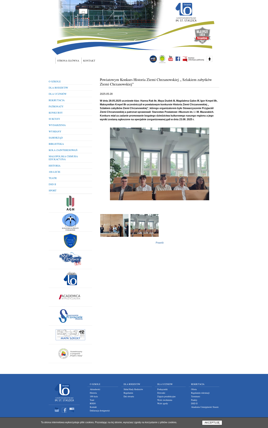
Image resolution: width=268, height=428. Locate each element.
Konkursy (56, 112)
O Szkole (55, 81)
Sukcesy (54, 118)
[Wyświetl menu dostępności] (209, 59)
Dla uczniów (58, 93)
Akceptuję (212, 422)
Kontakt (89, 60)
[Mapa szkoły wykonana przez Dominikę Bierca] (70, 334)
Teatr (53, 178)
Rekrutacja (57, 100)
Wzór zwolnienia (164, 399)
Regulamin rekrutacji (200, 392)
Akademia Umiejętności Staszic (205, 406)
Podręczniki (162, 389)
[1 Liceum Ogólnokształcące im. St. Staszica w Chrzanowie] (185, 12)
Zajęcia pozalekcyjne (166, 396)
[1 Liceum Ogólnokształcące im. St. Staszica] (64, 402)
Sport (52, 190)
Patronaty (56, 106)
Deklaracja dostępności (100, 410)
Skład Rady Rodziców (133, 389)
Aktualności (95, 389)
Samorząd (56, 137)
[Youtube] (56, 413)
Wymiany (55, 131)
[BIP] (71, 413)
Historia (54, 165)
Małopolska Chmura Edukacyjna (63, 158)
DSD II (52, 184)
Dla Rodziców (58, 87)
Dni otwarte (129, 396)
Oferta (194, 389)
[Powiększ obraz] (114, 225)
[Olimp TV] (153, 59)
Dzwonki (161, 392)
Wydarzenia (57, 125)
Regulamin (128, 392)
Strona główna (68, 60)
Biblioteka (56, 143)
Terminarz (195, 396)
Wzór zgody (162, 403)
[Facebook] (64, 413)
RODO (93, 403)
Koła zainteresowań (63, 150)
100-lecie (54, 171)
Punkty (194, 399)
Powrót (159, 242)
